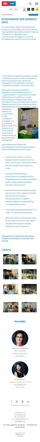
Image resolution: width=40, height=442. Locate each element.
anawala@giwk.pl (20, 385)
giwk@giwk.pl (20, 421)
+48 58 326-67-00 (21, 419)
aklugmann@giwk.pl (20, 353)
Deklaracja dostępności (20, 405)
